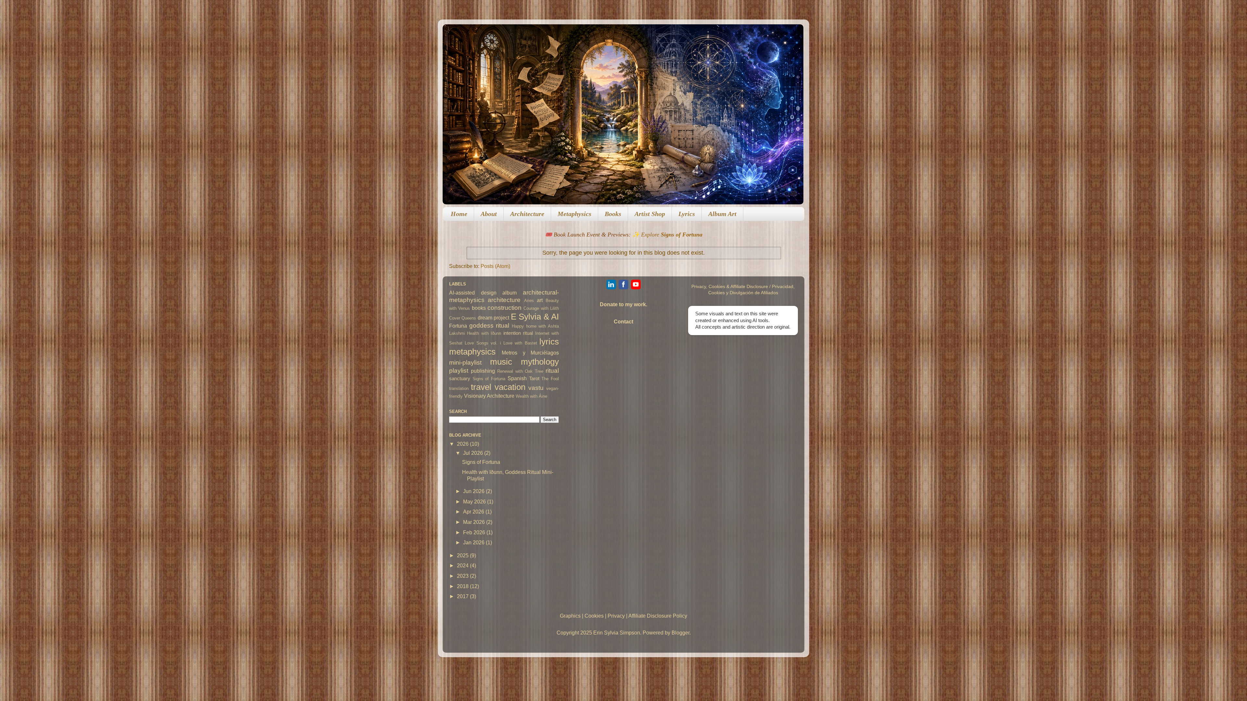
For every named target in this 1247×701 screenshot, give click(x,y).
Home (459, 213)
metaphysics (472, 351)
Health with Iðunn (484, 333)
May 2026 (475, 501)
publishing (483, 371)
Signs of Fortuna (488, 378)
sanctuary (459, 378)
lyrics (549, 341)
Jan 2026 (474, 542)
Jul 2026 (473, 453)
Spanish (517, 378)
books (479, 308)
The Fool (550, 378)
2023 (463, 576)
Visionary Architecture (489, 396)
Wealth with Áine (531, 396)
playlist (458, 370)
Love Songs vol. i (483, 343)
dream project (493, 317)
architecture (504, 299)
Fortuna (458, 326)
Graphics (570, 616)
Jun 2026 (474, 491)
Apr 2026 (474, 511)
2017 (463, 596)
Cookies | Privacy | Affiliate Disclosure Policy (636, 616)
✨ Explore (667, 234)
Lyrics (686, 213)
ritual (552, 370)
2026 (463, 444)
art (540, 300)
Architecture (527, 213)
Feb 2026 (474, 532)
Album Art (722, 213)
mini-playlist (465, 362)
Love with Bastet (520, 343)
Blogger (680, 632)
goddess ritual (489, 325)
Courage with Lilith (541, 308)
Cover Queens (462, 318)
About (489, 213)
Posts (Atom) (495, 266)
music (501, 361)
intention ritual (518, 333)
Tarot (534, 378)
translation (459, 388)
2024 (463, 565)
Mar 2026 (474, 522)
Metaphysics (574, 213)
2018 (463, 586)
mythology (540, 361)
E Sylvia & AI (535, 316)
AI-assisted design (473, 293)
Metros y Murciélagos (530, 353)
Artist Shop (650, 213)
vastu (536, 387)
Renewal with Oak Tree (520, 371)
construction (504, 307)
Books (613, 213)
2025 (463, 555)
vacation (510, 387)
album (509, 293)
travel (481, 387)
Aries (529, 300)
